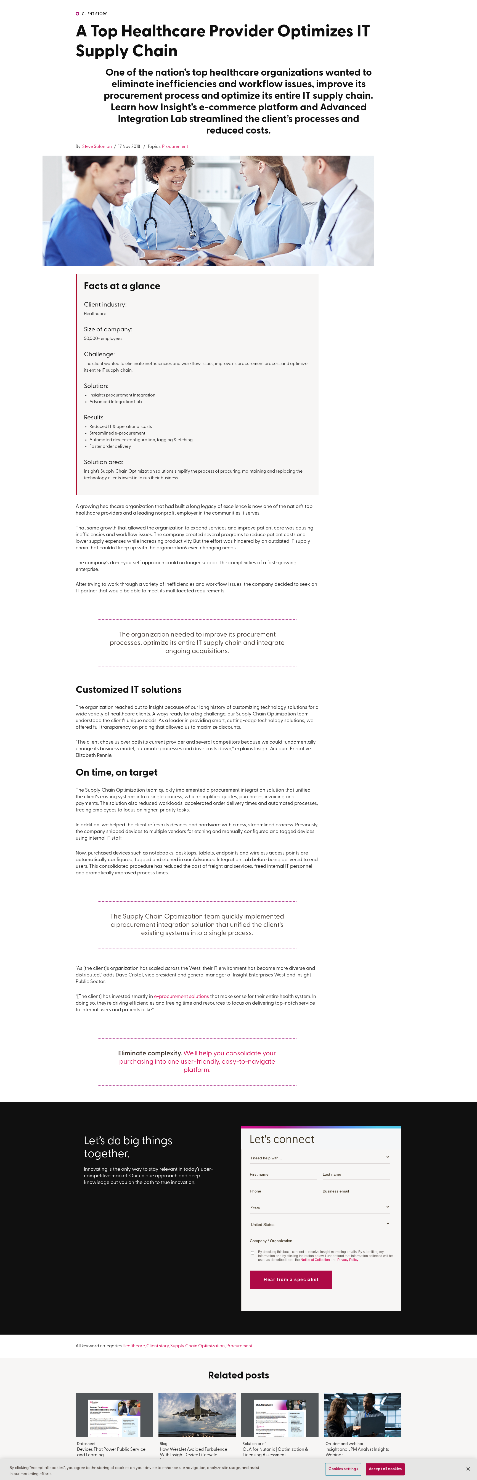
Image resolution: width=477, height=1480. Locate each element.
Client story (94, 14)
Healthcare (134, 1346)
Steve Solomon (96, 147)
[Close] (468, 1469)
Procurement (175, 147)
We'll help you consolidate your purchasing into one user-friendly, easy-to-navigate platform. (197, 1062)
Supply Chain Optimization (197, 1346)
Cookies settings (343, 1469)
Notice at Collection (315, 1260)
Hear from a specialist (291, 1279)
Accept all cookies (385, 1469)
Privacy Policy (347, 1260)
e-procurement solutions (181, 996)
